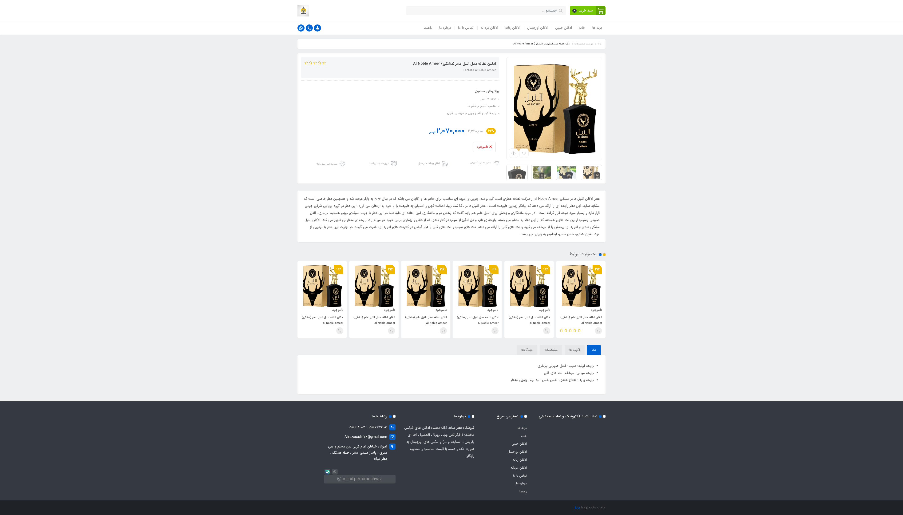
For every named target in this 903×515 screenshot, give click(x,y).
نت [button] (594, 349)
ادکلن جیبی (563, 28)
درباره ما (445, 28)
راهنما (428, 28)
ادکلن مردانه (489, 28)
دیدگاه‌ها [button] (527, 349)
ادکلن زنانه (512, 28)
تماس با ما (466, 28)
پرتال (577, 507)
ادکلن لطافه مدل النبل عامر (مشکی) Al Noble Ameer (581, 320)
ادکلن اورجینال (537, 28)
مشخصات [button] (551, 349)
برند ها (597, 28)
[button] (588, 10)
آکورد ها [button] (574, 349)
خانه (582, 28)
